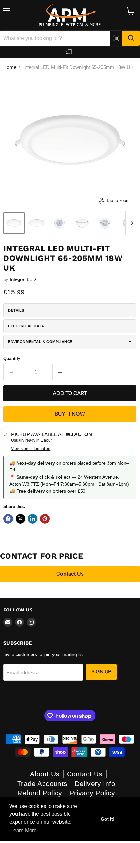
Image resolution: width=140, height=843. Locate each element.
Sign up (101, 672)
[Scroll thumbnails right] (130, 223)
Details (16, 310)
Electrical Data (26, 326)
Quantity (11, 358)
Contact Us (70, 573)
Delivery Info (95, 783)
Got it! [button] (108, 819)
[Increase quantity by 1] (61, 372)
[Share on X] (20, 519)
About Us (44, 774)
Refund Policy (39, 793)
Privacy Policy (92, 793)
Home (9, 67)
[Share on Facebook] (8, 519)
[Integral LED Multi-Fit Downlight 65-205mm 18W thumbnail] (36, 223)
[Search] (131, 38)
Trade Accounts (42, 783)
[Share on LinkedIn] (32, 519)
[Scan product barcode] (116, 38)
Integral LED (23, 279)
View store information (30, 448)
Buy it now (70, 414)
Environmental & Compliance (40, 342)
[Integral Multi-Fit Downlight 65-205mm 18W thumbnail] (14, 223)
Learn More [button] (23, 830)
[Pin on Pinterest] (45, 519)
